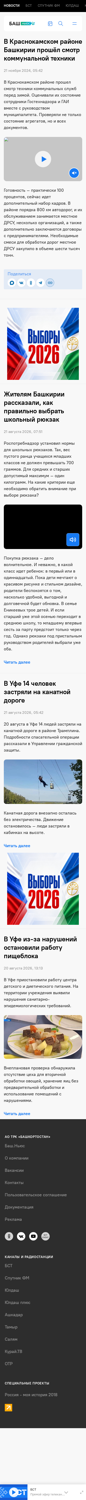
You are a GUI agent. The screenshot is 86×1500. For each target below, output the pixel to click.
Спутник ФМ (49, 6)
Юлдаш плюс (17, 1302)
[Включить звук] (72, 539)
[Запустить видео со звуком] (43, 159)
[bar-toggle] (74, 23)
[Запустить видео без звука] (74, 173)
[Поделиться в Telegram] (40, 282)
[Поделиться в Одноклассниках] (31, 282)
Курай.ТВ (13, 1351)
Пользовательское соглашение (36, 1195)
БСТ (29, 6)
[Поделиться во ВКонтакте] (21, 282)
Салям (11, 1339)
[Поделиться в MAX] (12, 282)
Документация (19, 1207)
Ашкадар (14, 1314)
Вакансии (14, 1170)
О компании (16, 1158)
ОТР (9, 1363)
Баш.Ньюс (15, 1145)
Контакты (14, 1182)
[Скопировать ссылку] (50, 283)
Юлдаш (72, 6)
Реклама (13, 1219)
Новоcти (12, 6)
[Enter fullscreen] (81, 1492)
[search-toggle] (60, 23)
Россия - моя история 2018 (31, 1394)
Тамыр (11, 1327)
